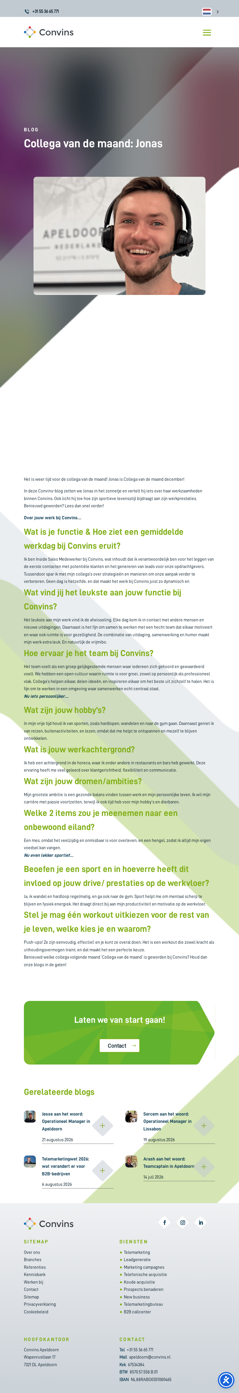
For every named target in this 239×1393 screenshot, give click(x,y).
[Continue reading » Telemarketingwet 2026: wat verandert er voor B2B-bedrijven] (103, 1171)
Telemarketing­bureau (143, 1304)
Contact (117, 1045)
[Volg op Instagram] (183, 1223)
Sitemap (31, 1297)
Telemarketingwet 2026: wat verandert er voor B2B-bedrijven (65, 1166)
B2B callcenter (137, 1312)
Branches (32, 1260)
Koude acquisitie (139, 1282)
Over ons (32, 1252)
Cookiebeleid (36, 1312)
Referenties (35, 1267)
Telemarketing (137, 1252)
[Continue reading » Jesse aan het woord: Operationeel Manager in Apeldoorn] (103, 1126)
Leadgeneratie (137, 1260)
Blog (31, 129)
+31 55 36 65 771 (45, 11)
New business (137, 1297)
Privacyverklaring (40, 1304)
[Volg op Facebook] (165, 1223)
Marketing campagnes (144, 1267)
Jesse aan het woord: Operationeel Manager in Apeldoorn (66, 1121)
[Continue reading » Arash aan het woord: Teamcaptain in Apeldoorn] (204, 1167)
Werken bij (33, 1282)
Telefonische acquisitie (145, 1275)
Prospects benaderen (144, 1289)
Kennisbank (34, 1275)
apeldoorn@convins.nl (150, 1357)
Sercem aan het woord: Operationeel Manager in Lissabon (167, 1121)
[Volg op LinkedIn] (201, 1223)
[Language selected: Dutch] (210, 11)
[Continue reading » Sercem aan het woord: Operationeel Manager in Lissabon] (204, 1126)
